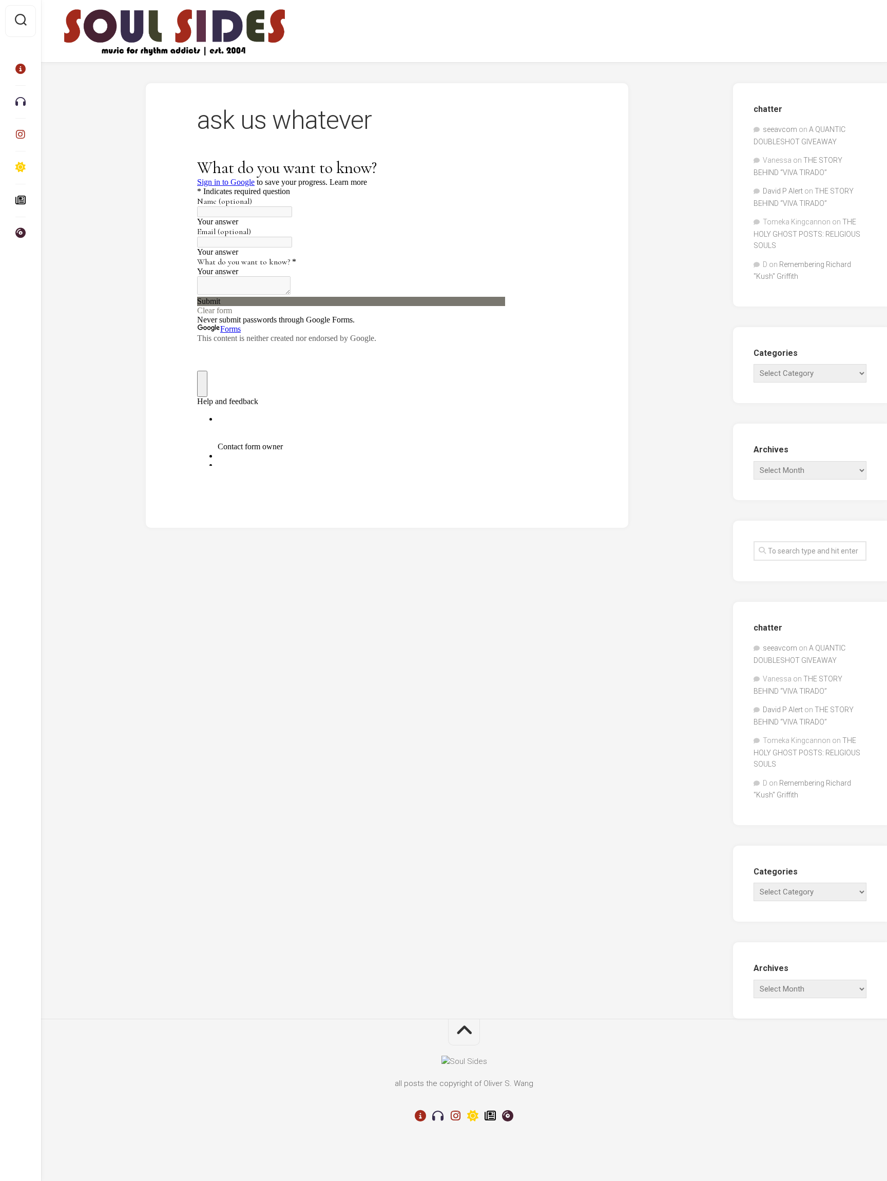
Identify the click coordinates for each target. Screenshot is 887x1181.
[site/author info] (20, 68)
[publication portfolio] (20, 200)
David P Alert (783, 191)
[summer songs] (20, 167)
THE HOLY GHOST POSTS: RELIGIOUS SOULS (807, 234)
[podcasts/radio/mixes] (20, 101)
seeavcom (780, 129)
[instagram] (20, 134)
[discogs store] (20, 233)
